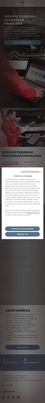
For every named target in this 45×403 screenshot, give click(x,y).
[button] (31, 171)
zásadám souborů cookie (33, 212)
